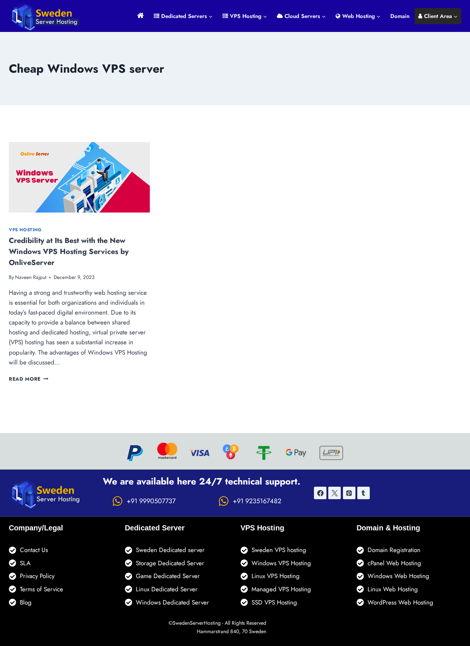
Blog (26, 602)
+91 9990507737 (151, 501)
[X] (334, 493)
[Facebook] (320, 493)
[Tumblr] (363, 493)
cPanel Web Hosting (394, 563)
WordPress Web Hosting (400, 602)
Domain (399, 16)
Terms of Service (41, 589)
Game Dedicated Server (168, 575)
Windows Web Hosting (398, 575)
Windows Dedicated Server (172, 602)
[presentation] (79, 177)
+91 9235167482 (257, 501)
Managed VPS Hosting (281, 589)
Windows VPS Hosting (281, 563)
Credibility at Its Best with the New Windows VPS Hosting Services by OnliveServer (69, 251)
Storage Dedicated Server (170, 563)
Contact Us (34, 549)
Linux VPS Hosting (276, 575)
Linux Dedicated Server (167, 589)
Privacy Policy (37, 575)
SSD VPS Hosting (274, 602)
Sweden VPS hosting (279, 549)
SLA (25, 563)
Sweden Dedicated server (170, 549)
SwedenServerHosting (197, 623)
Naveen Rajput (30, 277)
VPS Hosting (25, 229)
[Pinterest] (349, 493)
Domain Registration (394, 549)
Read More (28, 378)
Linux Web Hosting (393, 589)
